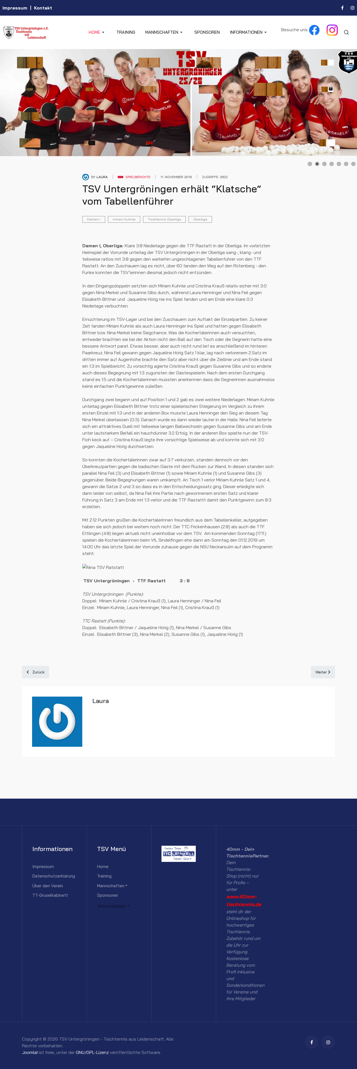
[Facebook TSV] (314, 29)
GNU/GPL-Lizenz (92, 1052)
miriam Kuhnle (124, 219)
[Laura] (85, 177)
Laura (100, 701)
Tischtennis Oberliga (164, 219)
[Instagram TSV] (332, 29)
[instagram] (352, 8)
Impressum (15, 8)
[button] (97, 32)
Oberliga (200, 219)
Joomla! (30, 1052)
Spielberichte (138, 177)
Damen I (93, 219)
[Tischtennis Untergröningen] (43, 32)
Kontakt (43, 8)
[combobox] (346, 32)
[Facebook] (342, 8)
